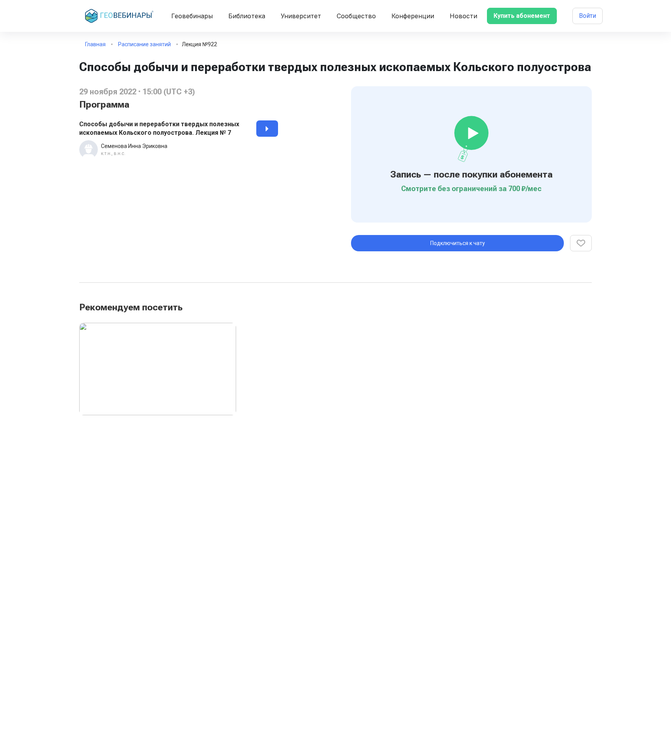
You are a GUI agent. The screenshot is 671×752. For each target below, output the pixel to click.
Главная (95, 44)
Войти (587, 15)
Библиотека (246, 16)
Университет (301, 16)
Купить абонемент (522, 15)
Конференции (412, 16)
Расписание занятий (144, 44)
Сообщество (356, 16)
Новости (463, 16)
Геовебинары (192, 16)
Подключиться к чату (457, 243)
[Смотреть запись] (267, 128)
